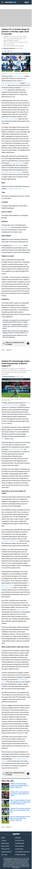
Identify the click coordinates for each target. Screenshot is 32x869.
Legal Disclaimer (6, 852)
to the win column (18, 76)
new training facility (19, 759)
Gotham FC (9, 350)
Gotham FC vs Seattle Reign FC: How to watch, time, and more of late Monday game (15, 326)
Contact (3, 840)
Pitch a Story (5, 846)
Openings (18, 837)
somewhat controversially (9, 119)
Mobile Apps (5, 843)
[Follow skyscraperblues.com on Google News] (28, 343)
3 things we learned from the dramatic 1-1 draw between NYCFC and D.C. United (16, 321)
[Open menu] (2, 2)
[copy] (11, 51)
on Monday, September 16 (15, 189)
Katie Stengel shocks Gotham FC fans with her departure (15, 336)
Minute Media (9, 858)
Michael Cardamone (9, 48)
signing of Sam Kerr (22, 609)
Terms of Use (5, 849)
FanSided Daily (19, 843)
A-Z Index (4, 854)
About (3, 837)
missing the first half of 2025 (10, 541)
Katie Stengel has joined (16, 163)
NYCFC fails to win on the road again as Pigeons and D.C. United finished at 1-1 (16, 331)
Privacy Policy (19, 846)
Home (3, 350)
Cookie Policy (19, 849)
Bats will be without (17, 245)
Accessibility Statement (22, 852)
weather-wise (6, 227)
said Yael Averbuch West (16, 449)
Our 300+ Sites (19, 840)
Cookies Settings (20, 854)
